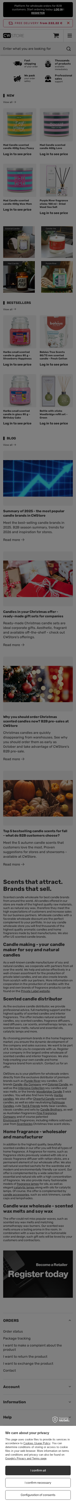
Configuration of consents (38, 1495)
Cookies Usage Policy (36, 1443)
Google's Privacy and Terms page (25, 1458)
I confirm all (38, 1470)
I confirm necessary (38, 1483)
